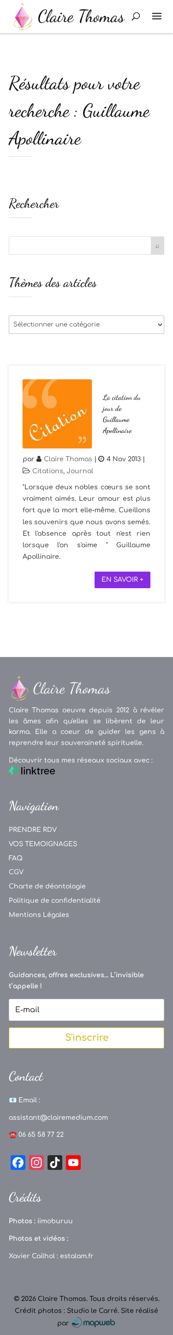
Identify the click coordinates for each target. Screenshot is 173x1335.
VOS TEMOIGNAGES (43, 844)
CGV (16, 872)
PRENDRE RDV (33, 829)
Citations (47, 471)
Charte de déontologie (47, 886)
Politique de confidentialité (55, 900)
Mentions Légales (39, 914)
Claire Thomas (68, 459)
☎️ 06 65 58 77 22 (36, 1134)
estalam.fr (77, 1256)
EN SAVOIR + (122, 579)
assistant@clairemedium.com (58, 1117)
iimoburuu (55, 1221)
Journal (79, 471)
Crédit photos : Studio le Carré (66, 1310)
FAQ (16, 858)
